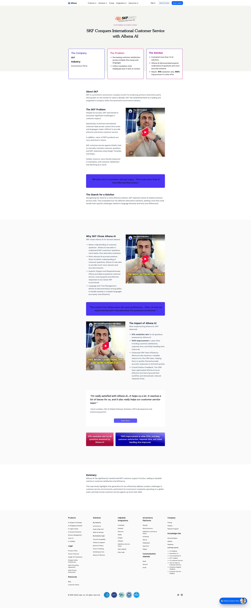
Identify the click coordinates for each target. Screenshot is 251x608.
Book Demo (125, 421)
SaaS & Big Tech (98, 529)
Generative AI (173, 553)
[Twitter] (178, 595)
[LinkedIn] (182, 595)
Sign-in (153, 3)
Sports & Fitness (98, 545)
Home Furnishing (98, 549)
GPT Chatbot (173, 558)
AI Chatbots (173, 551)
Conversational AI (175, 556)
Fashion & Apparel (99, 542)
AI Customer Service (176, 560)
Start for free (164, 3)
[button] (233, 601)
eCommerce (97, 526)
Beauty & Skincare (99, 555)
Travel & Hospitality (99, 539)
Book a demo (177, 3)
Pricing (111, 3)
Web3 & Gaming (98, 532)
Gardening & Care (98, 552)
